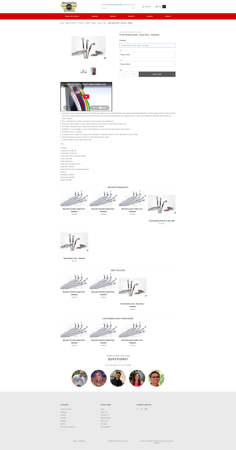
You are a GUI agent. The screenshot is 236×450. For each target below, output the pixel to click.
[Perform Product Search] (133, 8)
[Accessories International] (69, 6)
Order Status (106, 418)
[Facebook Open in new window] (138, 409)
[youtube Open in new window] (146, 409)
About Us (104, 412)
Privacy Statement (79, 441)
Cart (161, 6)
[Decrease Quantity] (122, 74)
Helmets (131, 16)
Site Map (104, 424)
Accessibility (106, 427)
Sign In (148, 6)
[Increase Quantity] (134, 74)
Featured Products (67, 427)
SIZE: (120, 60)
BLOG (102, 409)
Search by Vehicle (72, 16)
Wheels (168, 16)
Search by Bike (66, 409)
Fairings (94, 16)
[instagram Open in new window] (142, 409)
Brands (113, 16)
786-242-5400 (118, 5)
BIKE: (121, 50)
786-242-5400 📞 (124, 365)
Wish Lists (104, 421)
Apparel (150, 16)
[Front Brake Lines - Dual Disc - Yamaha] (88, 49)
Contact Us (105, 415)
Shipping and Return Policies (118, 441)
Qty (120, 70)
